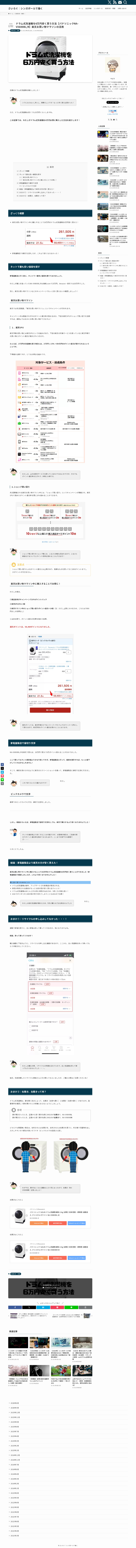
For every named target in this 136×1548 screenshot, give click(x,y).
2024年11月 (15, 1460)
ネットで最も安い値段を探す (30, 174)
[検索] (125, 2)
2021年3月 (15, 1535)
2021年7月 (15, 1517)
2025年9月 (15, 1422)
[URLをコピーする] (85, 1307)
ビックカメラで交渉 (29, 186)
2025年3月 (15, 1441)
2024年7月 (15, 1464)
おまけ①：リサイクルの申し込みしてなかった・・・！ (40, 192)
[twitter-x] (109, 2)
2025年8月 (15, 1426)
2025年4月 (15, 1436)
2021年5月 (15, 1526)
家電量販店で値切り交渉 (28, 183)
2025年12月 (15, 1412)
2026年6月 (15, 1403)
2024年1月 (15, 1488)
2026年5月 (15, 1408)
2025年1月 (15, 1450)
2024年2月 (15, 1483)
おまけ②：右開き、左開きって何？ (32, 196)
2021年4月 (15, 1531)
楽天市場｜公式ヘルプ (49, 542)
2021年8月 (15, 1512)
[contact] (120, 2)
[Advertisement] (50, 142)
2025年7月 (15, 1431)
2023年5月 (15, 1498)
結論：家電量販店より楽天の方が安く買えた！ (37, 189)
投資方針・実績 (15, 30)
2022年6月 (15, 1502)
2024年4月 (15, 1474)
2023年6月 (15, 1493)
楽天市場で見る (57, 1223)
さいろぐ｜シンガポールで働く (25, 8)
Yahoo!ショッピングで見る (77, 1223)
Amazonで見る (39, 1223)
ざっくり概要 (24, 171)
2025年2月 (15, 1445)
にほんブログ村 (112, 114)
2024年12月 (15, 1455)
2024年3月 (15, 1479)
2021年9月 (15, 1507)
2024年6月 (15, 1469)
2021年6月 (15, 1521)
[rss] (114, 2)
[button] (15, 1307)
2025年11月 (15, 1417)
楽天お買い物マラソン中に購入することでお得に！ (40, 180)
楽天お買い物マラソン (30, 177)
